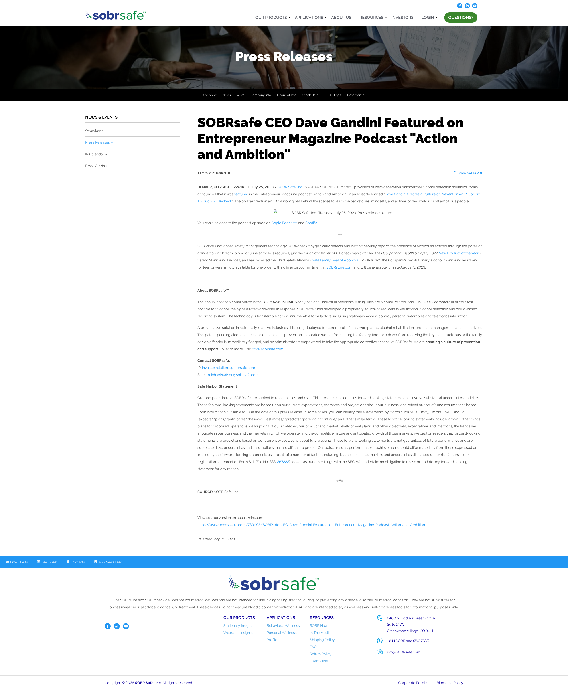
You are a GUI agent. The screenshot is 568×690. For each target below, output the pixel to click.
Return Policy (320, 654)
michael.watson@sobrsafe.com (233, 375)
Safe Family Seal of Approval (335, 260)
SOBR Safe (144, 683)
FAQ (313, 647)
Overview (209, 95)
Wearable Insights (238, 633)
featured (241, 194)
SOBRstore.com (339, 267)
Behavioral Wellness (283, 625)
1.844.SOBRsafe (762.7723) (408, 641)
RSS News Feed (110, 562)
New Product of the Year (459, 253)
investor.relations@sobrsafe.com (228, 368)
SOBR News (319, 625)
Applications (309, 17)
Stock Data (310, 95)
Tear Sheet (49, 562)
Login (428, 17)
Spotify (311, 223)
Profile (272, 640)
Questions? (460, 17)
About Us (341, 17)
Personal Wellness (282, 633)
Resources (371, 17)
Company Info (260, 95)
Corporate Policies (413, 683)
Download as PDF (470, 173)
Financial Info (286, 95)
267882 (283, 462)
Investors (402, 17)
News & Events (233, 95)
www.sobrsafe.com (267, 349)
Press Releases (97, 142)
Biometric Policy (450, 683)
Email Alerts (95, 166)
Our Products (271, 17)
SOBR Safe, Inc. (290, 187)
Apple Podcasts (284, 223)
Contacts (78, 562)
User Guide (319, 661)
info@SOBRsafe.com (403, 652)
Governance (356, 95)
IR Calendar (94, 154)
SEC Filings (333, 95)
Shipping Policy (322, 640)
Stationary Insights (238, 625)
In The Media (320, 633)
